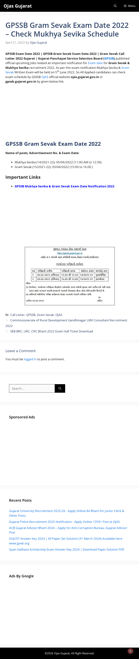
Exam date (95, 63)
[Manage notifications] (130, 651)
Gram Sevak (45, 315)
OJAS (44, 77)
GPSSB (109, 58)
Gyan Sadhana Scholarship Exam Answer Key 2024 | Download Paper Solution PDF (66, 549)
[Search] (60, 388)
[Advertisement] (69, 113)
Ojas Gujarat (18, 6)
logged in (30, 359)
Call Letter (17, 315)
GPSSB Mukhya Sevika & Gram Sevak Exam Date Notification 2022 (64, 186)
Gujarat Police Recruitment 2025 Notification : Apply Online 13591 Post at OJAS (64, 522)
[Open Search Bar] (115, 6)
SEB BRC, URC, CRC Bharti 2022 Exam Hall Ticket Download (51, 331)
